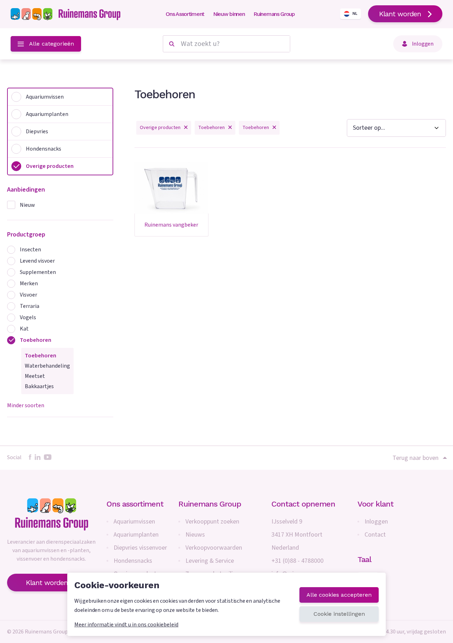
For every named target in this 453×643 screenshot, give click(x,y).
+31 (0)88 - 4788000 (297, 560)
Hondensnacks (133, 560)
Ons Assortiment (185, 14)
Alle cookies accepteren (339, 594)
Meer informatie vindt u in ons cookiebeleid (126, 625)
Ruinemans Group (274, 14)
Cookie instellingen (339, 613)
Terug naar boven (415, 457)
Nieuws (195, 534)
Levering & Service (209, 560)
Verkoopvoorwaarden (213, 547)
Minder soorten (25, 405)
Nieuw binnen (229, 14)
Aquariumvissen (134, 521)
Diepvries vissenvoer (140, 547)
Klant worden (400, 14)
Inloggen (376, 521)
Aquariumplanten (136, 534)
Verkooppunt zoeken (212, 521)
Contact (375, 534)
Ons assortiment (135, 503)
